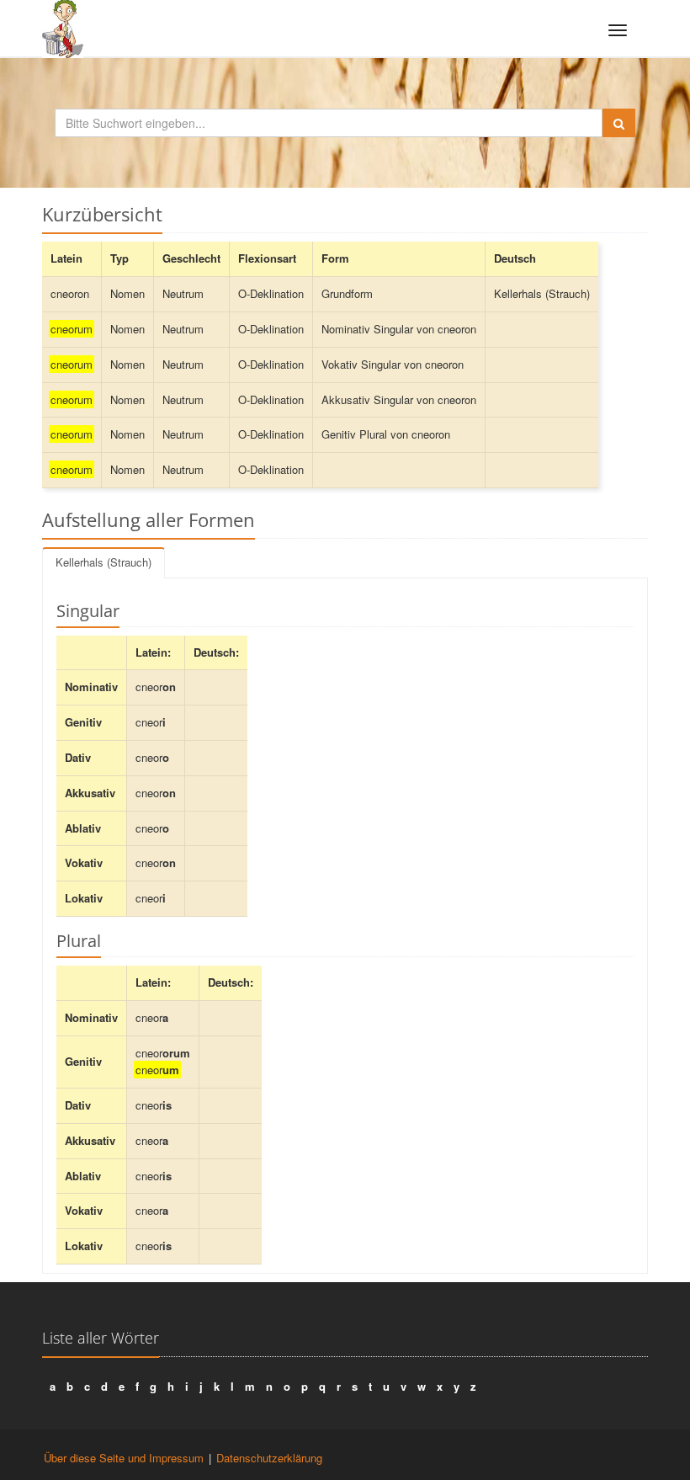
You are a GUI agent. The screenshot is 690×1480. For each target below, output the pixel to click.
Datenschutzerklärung (269, 1458)
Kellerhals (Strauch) (103, 562)
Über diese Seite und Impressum (124, 1458)
